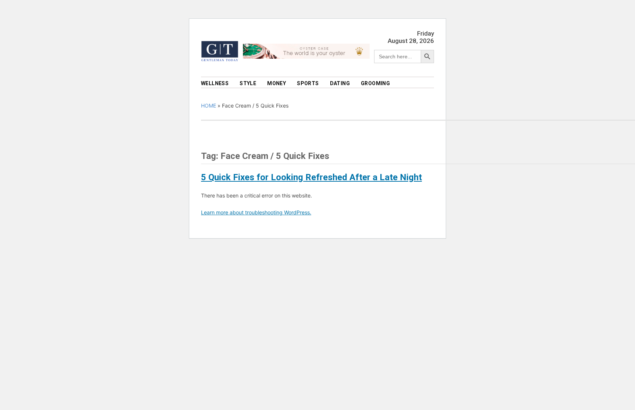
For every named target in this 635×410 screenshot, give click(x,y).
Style (248, 83)
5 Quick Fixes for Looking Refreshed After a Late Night (311, 177)
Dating (340, 83)
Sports (308, 83)
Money (276, 83)
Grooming (375, 83)
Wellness (215, 83)
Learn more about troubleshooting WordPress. (256, 212)
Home (208, 105)
